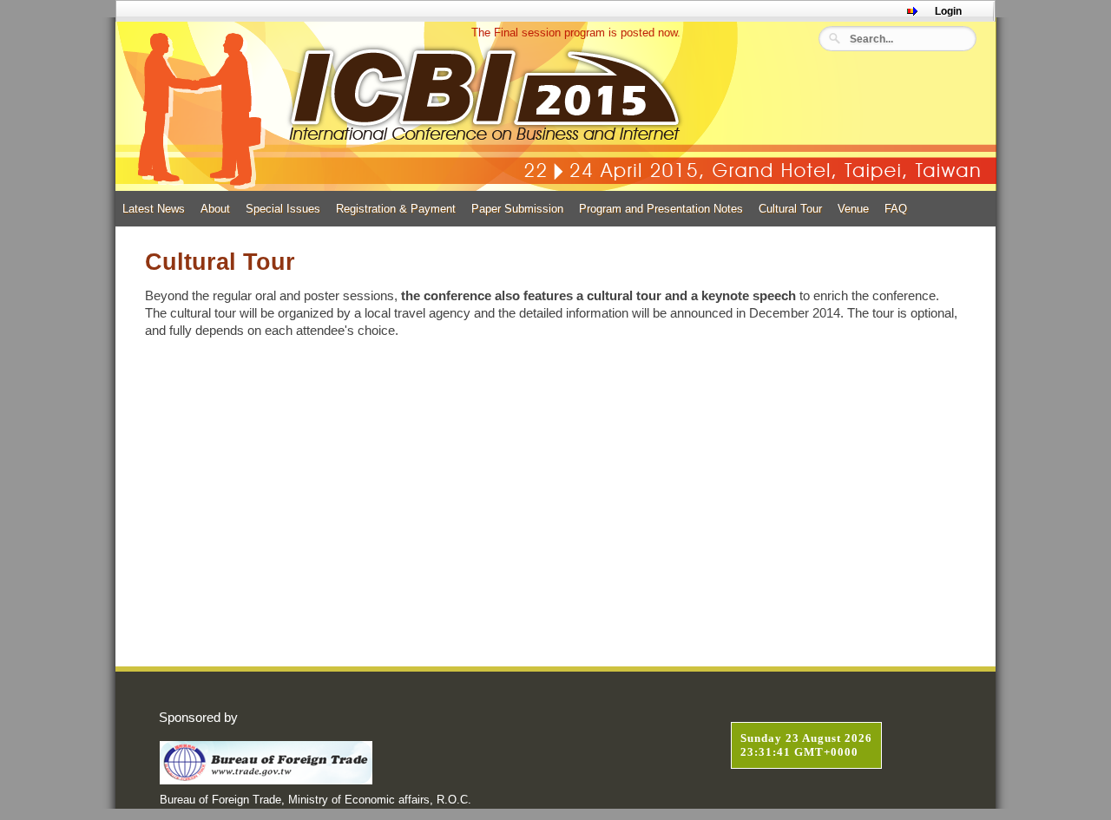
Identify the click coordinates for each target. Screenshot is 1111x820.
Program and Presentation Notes (661, 208)
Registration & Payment (396, 208)
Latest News (153, 208)
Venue (853, 208)
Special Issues (283, 208)
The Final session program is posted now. (570, 32)
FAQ (895, 208)
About (215, 208)
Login (948, 11)
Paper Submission (517, 208)
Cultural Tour (790, 208)
